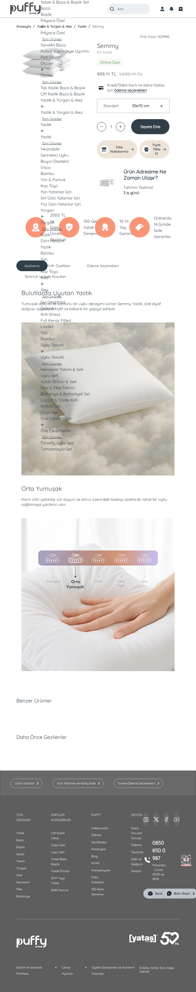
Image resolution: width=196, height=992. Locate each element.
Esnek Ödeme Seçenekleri (136, 783)
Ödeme (136, 845)
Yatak (20, 833)
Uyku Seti (58, 852)
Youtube (177, 819)
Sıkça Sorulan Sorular (136, 833)
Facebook (166, 819)
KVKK (95, 863)
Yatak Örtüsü (60, 871)
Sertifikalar (99, 842)
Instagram (146, 819)
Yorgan (21, 868)
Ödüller (96, 835)
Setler (20, 854)
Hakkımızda (99, 828)
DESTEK (137, 815)
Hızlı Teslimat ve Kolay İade (76, 783)
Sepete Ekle (150, 126)
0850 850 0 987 (158, 850)
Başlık (20, 847)
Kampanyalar (101, 870)
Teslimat (137, 852)
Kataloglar (98, 849)
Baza (19, 840)
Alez (19, 875)
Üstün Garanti (24, 783)
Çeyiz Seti (58, 845)
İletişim (136, 871)
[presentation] (98, 496)
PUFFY (96, 815)
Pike (19, 889)
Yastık (20, 861)
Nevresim (23, 882)
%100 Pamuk (59, 890)
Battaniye (23, 896)
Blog (94, 856)
